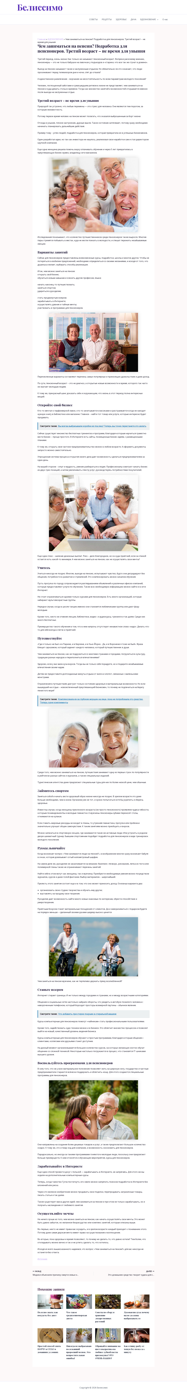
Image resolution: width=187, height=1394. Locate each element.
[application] (157, 19)
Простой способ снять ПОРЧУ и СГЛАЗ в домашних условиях (49, 1349)
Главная (42, 39)
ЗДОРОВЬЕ (121, 19)
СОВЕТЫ (93, 19)
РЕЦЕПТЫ (107, 19)
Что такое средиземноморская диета (76, 1315)
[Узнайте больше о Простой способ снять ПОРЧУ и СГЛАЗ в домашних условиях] (50, 1335)
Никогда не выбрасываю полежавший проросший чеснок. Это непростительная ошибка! (78, 1352)
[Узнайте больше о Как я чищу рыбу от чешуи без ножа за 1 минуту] (136, 1335)
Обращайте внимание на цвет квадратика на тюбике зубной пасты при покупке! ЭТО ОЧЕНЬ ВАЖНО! (107, 1352)
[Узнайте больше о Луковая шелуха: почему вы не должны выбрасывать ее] (136, 1301)
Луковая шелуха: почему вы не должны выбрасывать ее (136, 1315)
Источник (42, 1259)
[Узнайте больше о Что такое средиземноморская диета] (79, 1301)
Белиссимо (40, 7)
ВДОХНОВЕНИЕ (148, 19)
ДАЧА (133, 19)
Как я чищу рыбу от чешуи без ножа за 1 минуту (134, 1349)
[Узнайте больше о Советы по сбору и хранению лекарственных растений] (108, 1301)
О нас (165, 19)
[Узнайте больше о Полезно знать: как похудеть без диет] (50, 1301)
